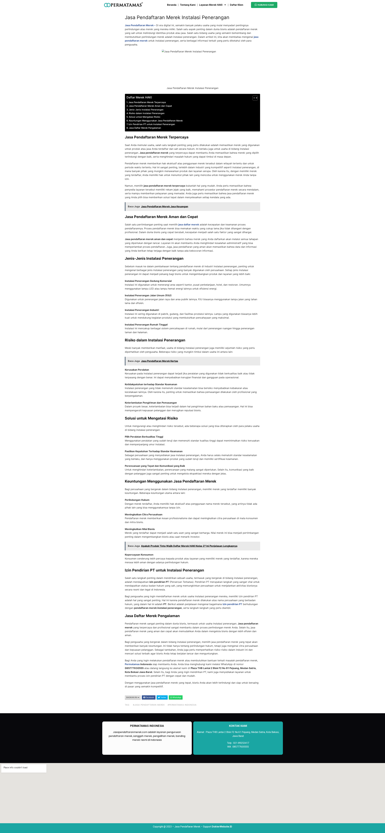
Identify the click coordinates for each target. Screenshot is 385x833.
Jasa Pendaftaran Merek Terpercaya (147, 102)
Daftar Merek (135, 97)
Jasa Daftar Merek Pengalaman (145, 128)
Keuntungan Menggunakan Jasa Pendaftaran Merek (156, 120)
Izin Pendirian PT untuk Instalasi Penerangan (151, 124)
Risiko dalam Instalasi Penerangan (147, 113)
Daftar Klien (236, 4)
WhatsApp (176, 697)
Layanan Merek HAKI (210, 4)
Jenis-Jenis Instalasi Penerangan (146, 109)
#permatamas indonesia (182, 705)
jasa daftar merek (188, 224)
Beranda (171, 4)
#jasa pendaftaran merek (149, 705)
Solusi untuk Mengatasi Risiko (144, 117)
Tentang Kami (188, 4)
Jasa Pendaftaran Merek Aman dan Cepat (150, 106)
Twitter (163, 697)
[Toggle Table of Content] (253, 98)
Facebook (149, 697)
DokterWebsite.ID (222, 826)
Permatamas (132, 664)
